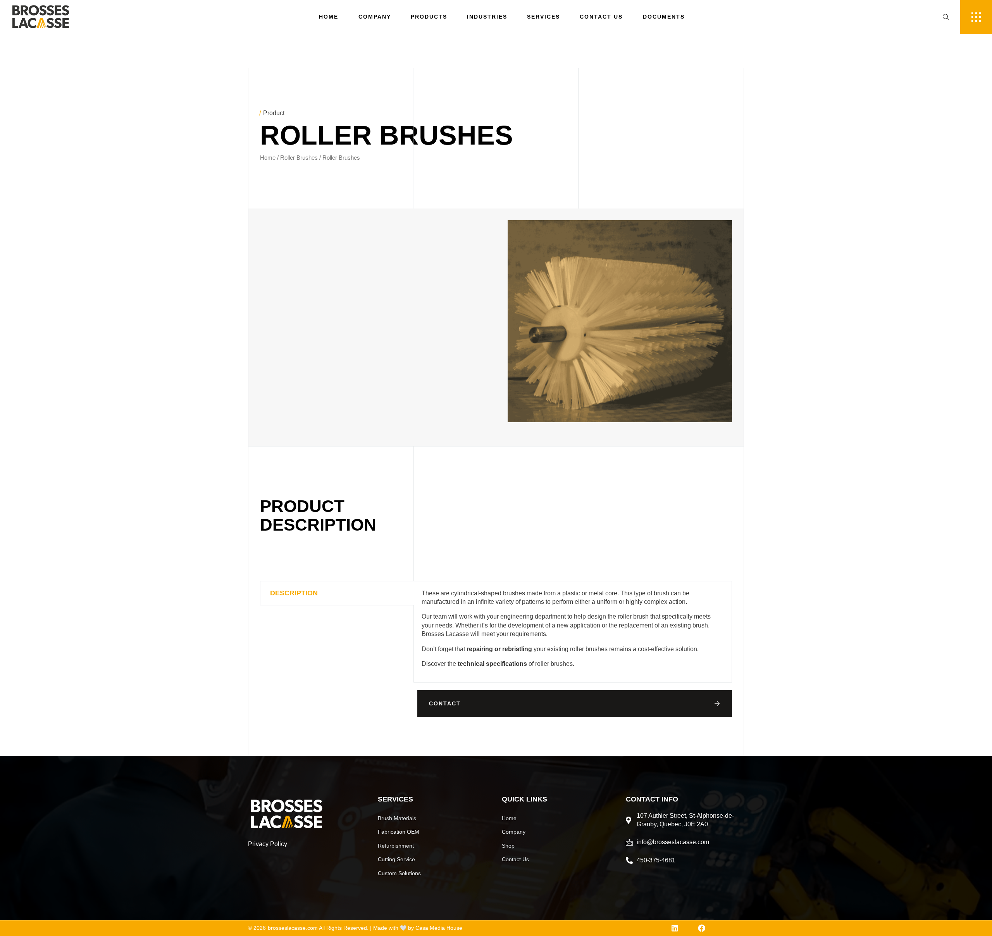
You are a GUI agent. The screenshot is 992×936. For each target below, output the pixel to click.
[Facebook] (701, 928)
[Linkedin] (675, 928)
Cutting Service (396, 859)
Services (543, 17)
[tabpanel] (573, 632)
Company (374, 17)
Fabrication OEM (398, 832)
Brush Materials (397, 818)
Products (429, 17)
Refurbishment (396, 846)
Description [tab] (294, 593)
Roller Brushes (299, 158)
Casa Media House (438, 928)
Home (328, 17)
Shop (508, 846)
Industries (487, 17)
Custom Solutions (399, 873)
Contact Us (601, 17)
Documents (664, 17)
